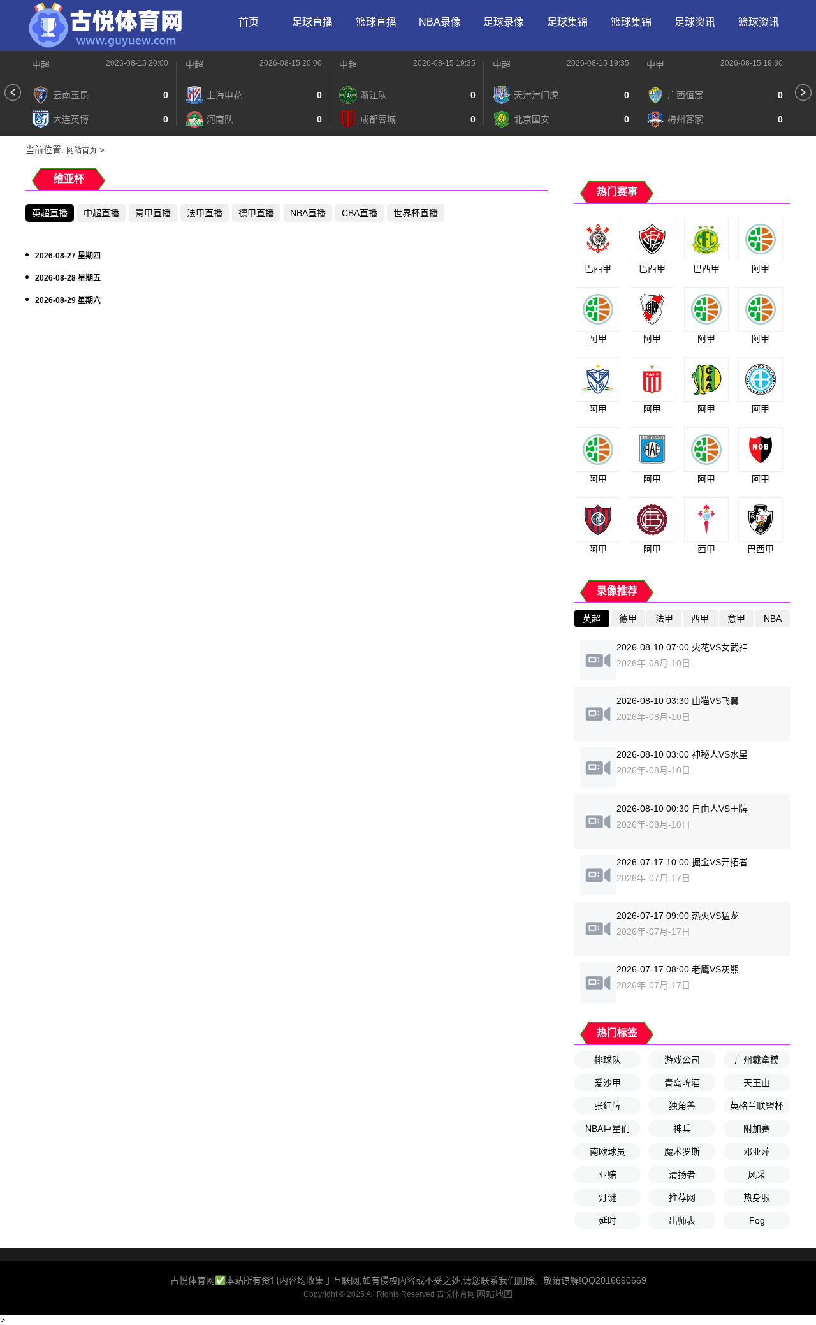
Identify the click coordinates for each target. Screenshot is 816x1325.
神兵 (682, 1129)
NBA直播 (308, 213)
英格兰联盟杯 (756, 1106)
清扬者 (682, 1174)
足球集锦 (567, 22)
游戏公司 (682, 1060)
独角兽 (682, 1106)
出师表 (682, 1220)
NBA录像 (440, 22)
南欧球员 (607, 1151)
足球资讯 (694, 22)
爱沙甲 (607, 1083)
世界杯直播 (415, 213)
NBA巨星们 (607, 1129)
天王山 (756, 1083)
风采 (757, 1174)
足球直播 (312, 22)
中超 (41, 64)
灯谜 (607, 1197)
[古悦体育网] (105, 25)
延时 (607, 1220)
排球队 (607, 1060)
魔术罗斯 (682, 1151)
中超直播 (101, 213)
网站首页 (81, 150)
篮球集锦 (631, 22)
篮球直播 (376, 22)
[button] (13, 92)
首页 (248, 22)
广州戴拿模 (756, 1060)
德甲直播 (256, 213)
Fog (757, 1220)
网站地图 (495, 1294)
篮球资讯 (758, 22)
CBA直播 (359, 213)
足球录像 (503, 22)
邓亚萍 (756, 1151)
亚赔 (607, 1174)
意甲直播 (153, 213)
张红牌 (607, 1106)
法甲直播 (204, 213)
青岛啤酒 (682, 1083)
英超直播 (50, 213)
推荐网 (682, 1197)
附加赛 (756, 1129)
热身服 (756, 1197)
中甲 (655, 64)
